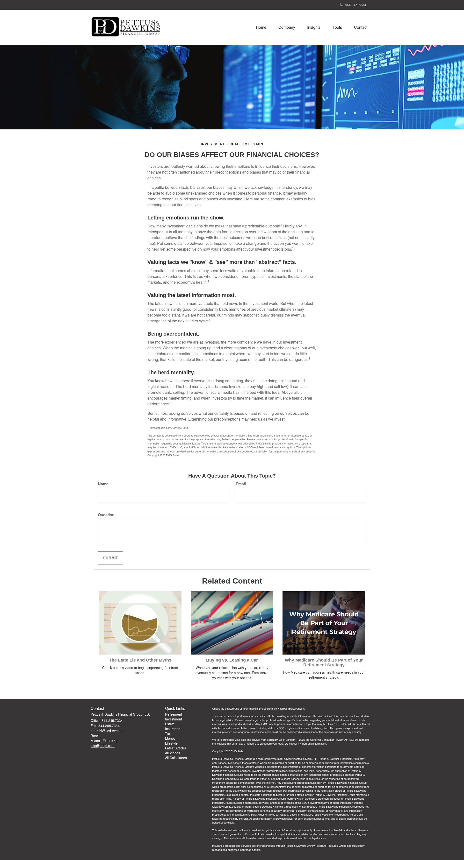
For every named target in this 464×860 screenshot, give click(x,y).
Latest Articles (176, 748)
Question (106, 514)
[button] (286, 27)
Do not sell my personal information (305, 743)
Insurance (172, 728)
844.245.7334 (355, 4)
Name (103, 483)
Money (170, 738)
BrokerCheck (296, 708)
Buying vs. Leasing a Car (232, 660)
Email (241, 483)
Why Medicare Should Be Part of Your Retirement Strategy (324, 662)
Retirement (173, 714)
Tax (168, 733)
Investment (173, 719)
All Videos (172, 752)
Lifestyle (171, 743)
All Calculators (176, 757)
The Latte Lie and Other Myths (140, 660)
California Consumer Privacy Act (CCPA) (334, 739)
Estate (170, 723)
